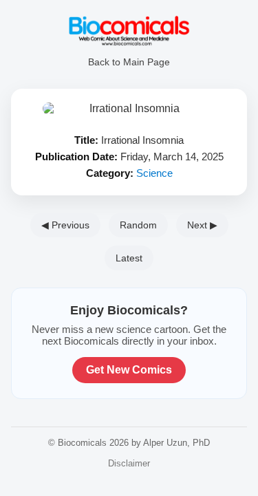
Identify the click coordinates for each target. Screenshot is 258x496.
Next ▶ (202, 224)
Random (138, 224)
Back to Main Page (129, 61)
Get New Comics (129, 370)
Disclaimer (129, 463)
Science (154, 173)
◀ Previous (65, 224)
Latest (129, 257)
